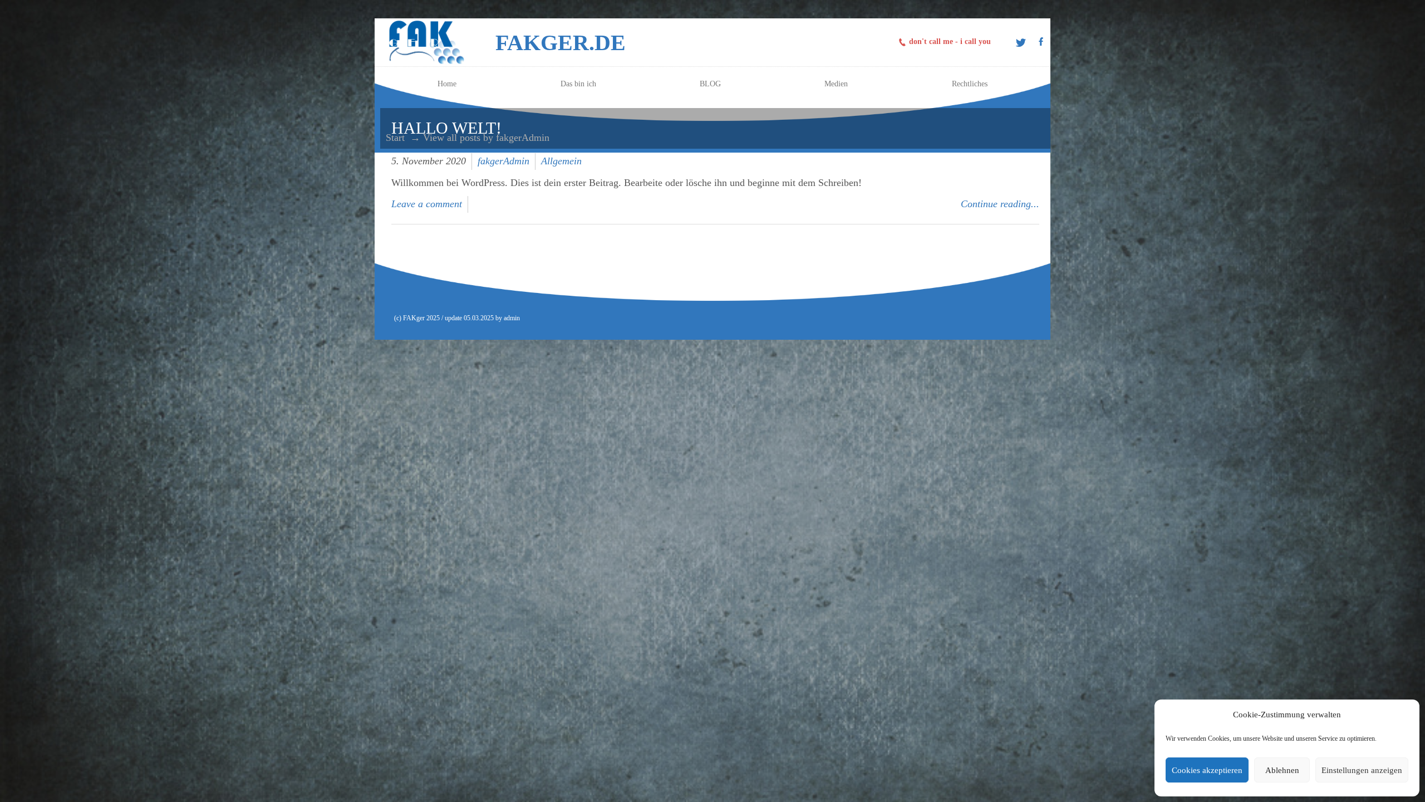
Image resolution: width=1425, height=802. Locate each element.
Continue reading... (1000, 203)
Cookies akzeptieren (1207, 770)
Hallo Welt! (446, 128)
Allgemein (561, 161)
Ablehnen (1282, 770)
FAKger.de (560, 42)
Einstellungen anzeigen (1361, 770)
